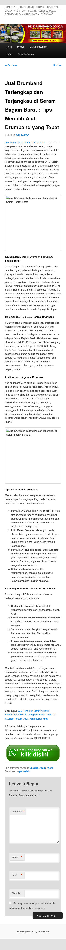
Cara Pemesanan (38, 46)
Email (17, 875)
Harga (9, 54)
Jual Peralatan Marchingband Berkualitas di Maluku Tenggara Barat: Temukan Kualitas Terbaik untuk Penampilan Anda (30, 714)
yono (50, 768)
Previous (11, 65)
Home (9, 46)
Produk (20, 46)
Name (17, 857)
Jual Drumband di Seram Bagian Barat (25, 142)
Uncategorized (37, 768)
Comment (18, 811)
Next (57, 65)
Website (16, 893)
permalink (24, 771)
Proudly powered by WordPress (33, 931)
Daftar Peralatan (25, 54)
